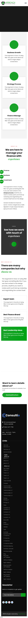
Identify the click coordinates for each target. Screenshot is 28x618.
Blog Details (7, 575)
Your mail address (7, 592)
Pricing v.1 (6, 500)
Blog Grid (6, 555)
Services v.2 (7, 449)
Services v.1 (7, 447)
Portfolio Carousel (8, 548)
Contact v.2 (7, 512)
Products (6, 524)
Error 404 (6, 520)
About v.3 (6, 463)
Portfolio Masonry (8, 546)
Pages (5, 454)
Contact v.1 (7, 509)
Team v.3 (6, 475)
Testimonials (7, 486)
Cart (5, 529)
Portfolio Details (8, 551)
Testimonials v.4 (8, 495)
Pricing (5, 498)
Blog (5, 554)
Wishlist (6, 527)
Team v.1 (6, 470)
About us (6, 456)
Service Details (8, 452)
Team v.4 (6, 478)
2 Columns (6, 535)
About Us (6, 460)
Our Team (6, 468)
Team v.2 (6, 473)
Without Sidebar (8, 560)
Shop (5, 522)
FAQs (5, 505)
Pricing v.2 (6, 502)
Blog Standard (7, 565)
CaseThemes (21, 614)
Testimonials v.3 (8, 493)
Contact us (7, 508)
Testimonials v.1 (8, 487)
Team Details (7, 480)
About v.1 (6, 458)
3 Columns (6, 538)
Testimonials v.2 (8, 490)
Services (6, 445)
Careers (6, 483)
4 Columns (7, 541)
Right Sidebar (7, 562)
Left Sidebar (7, 557)
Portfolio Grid (7, 534)
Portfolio (6, 532)
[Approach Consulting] (8, 3)
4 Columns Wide (8, 543)
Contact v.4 (7, 517)
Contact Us (7, 514)
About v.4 (6, 466)
